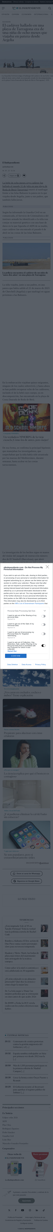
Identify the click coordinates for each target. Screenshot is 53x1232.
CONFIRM (15, 656)
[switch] (43, 616)
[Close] (48, 567)
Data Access (26, 664)
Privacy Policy (40, 664)
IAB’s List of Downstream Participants (29, 603)
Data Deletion (12, 664)
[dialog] (26, 616)
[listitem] (26, 610)
